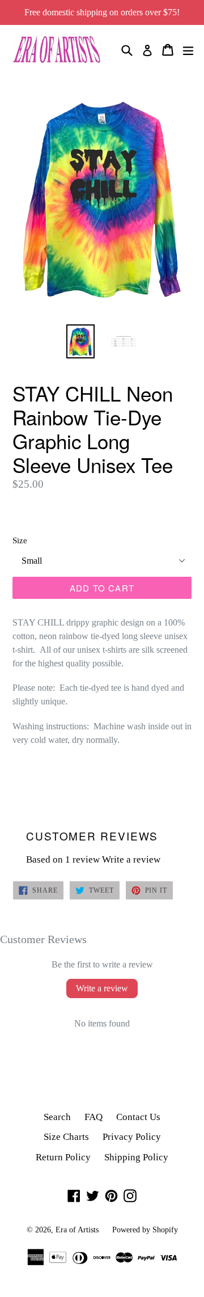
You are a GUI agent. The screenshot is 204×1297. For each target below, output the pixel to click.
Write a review (131, 859)
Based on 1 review (63, 859)
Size (19, 540)
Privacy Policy (132, 1136)
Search (57, 1117)
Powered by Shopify (145, 1230)
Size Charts (66, 1136)
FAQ (93, 1117)
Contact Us (138, 1117)
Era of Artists (77, 1230)
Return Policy (63, 1157)
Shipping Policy (136, 1157)
